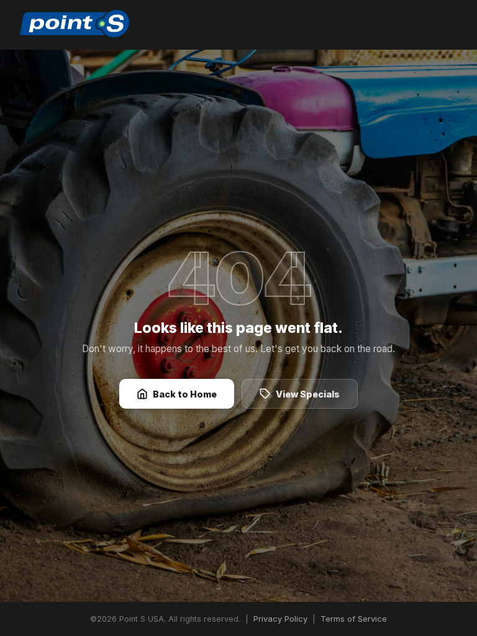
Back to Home (185, 394)
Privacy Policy (280, 619)
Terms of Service (353, 619)
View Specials (308, 394)
